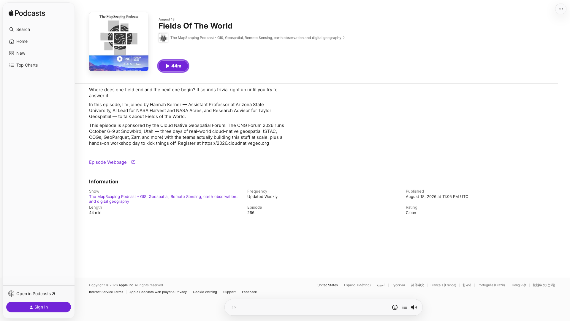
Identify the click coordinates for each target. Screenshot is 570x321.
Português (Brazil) (491, 285)
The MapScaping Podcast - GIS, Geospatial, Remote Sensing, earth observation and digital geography (162, 196)
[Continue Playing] (404, 307)
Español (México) (357, 285)
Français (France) (443, 285)
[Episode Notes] (394, 307)
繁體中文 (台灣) (544, 285)
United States (327, 285)
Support (229, 292)
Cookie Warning (205, 292)
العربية (381, 285)
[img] (27, 13)
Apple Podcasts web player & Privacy (158, 292)
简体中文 (417, 285)
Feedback (249, 292)
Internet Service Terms (106, 292)
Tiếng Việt (518, 285)
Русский (398, 285)
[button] (39, 29)
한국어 (467, 285)
